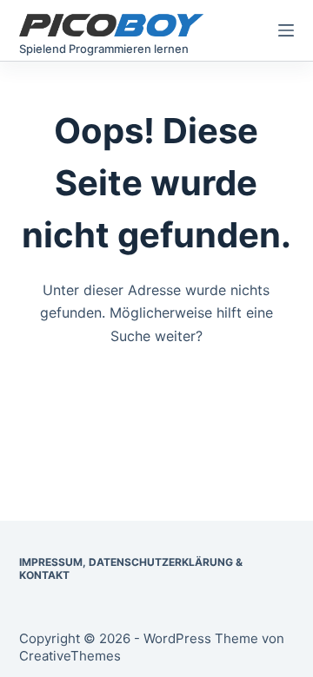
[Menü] (286, 30)
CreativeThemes (70, 655)
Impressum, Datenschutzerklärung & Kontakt (131, 568)
